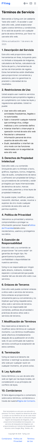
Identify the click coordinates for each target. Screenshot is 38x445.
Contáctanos (7, 439)
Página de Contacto (26, 401)
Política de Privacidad (18, 440)
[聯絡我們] (31, 3)
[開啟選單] (35, 3)
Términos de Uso (30, 440)
